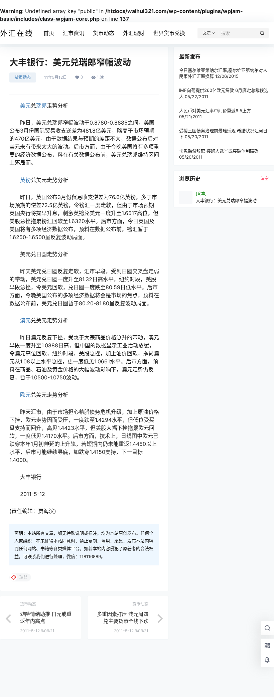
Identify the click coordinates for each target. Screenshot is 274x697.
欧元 (25, 394)
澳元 (25, 320)
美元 (25, 105)
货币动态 (103, 33)
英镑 (25, 180)
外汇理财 (133, 33)
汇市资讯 (73, 33)
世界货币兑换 (169, 33)
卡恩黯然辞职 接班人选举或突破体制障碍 (219, 151)
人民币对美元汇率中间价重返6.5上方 (215, 110)
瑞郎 (41, 105)
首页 (48, 33)
